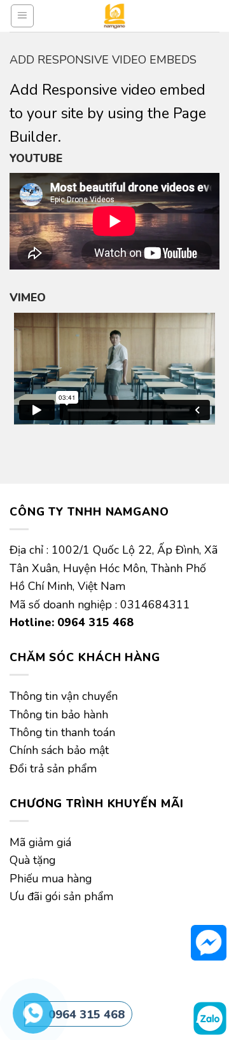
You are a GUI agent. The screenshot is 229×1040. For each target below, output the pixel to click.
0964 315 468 (86, 1014)
